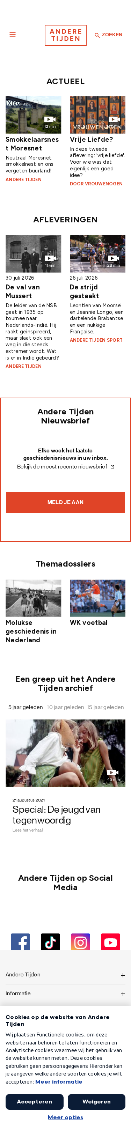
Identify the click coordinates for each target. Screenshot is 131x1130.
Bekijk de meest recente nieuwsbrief (62, 466)
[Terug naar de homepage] (66, 35)
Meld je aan (65, 502)
